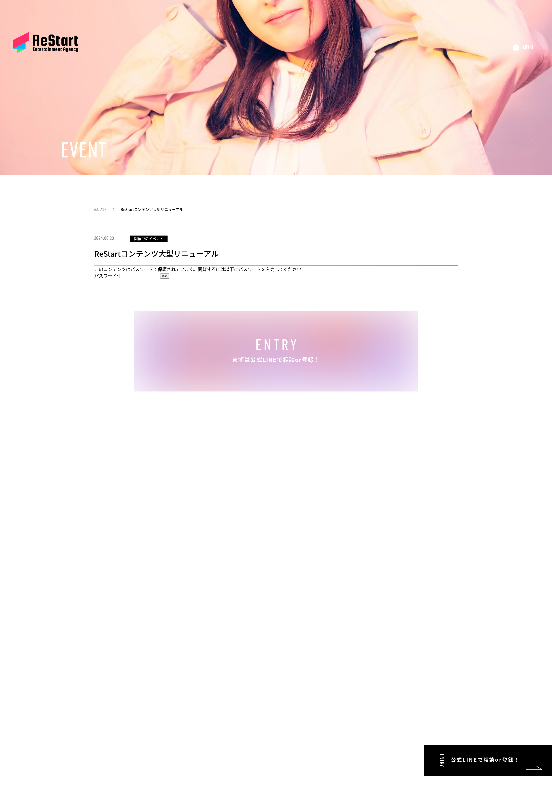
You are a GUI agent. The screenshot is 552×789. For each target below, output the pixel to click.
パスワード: (106, 275)
